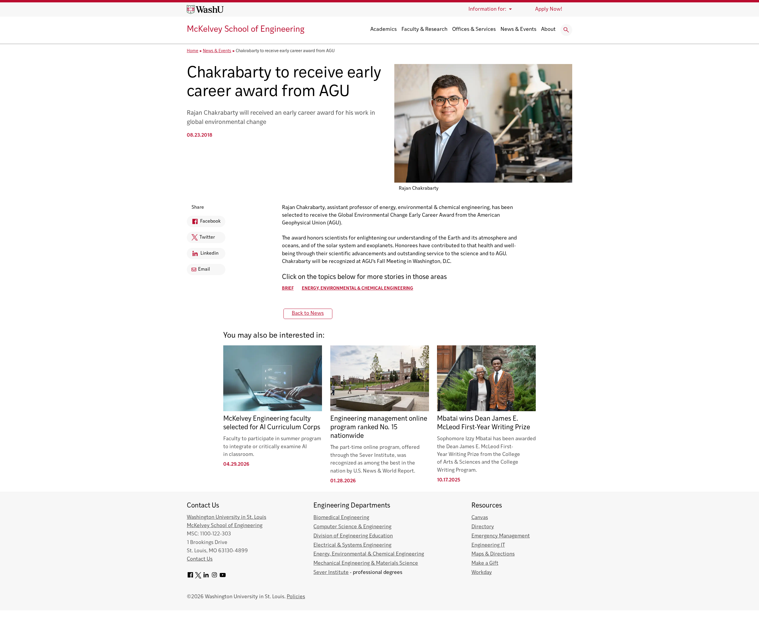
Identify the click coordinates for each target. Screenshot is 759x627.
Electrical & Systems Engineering (352, 545)
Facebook (204, 223)
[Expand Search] (566, 30)
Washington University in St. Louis (226, 517)
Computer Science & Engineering (352, 526)
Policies (296, 596)
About (548, 29)
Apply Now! (548, 9)
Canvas (479, 517)
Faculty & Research (424, 29)
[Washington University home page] (205, 9)
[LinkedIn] (206, 577)
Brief (288, 288)
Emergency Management (500, 536)
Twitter (201, 239)
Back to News (308, 313)
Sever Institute (331, 572)
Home (192, 51)
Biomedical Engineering (341, 517)
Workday (481, 572)
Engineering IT (488, 545)
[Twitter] (198, 577)
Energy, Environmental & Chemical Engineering (357, 288)
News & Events (518, 29)
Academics (383, 29)
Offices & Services (474, 29)
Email (204, 269)
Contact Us (200, 559)
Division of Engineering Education (353, 536)
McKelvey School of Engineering (245, 29)
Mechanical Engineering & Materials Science (365, 563)
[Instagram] (214, 577)
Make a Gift (484, 563)
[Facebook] (190, 577)
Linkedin (203, 255)
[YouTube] (222, 577)
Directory (482, 526)
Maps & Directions (493, 554)
